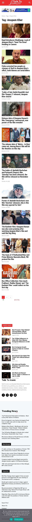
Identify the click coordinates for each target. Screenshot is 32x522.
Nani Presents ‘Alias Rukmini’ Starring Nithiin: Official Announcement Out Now (21, 331)
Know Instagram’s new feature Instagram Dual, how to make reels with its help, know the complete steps (15, 421)
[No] (30, 515)
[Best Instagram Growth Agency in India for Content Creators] (6, 349)
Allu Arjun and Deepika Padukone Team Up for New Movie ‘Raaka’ (20, 365)
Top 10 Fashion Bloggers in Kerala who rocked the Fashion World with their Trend (15, 433)
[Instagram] (7, 395)
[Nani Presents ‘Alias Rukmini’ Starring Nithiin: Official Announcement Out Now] (6, 332)
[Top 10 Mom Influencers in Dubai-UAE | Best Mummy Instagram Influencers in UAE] (6, 341)
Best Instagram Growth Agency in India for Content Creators (20, 348)
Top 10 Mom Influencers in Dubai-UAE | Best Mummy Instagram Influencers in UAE (21, 340)
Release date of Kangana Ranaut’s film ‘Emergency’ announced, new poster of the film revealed (15, 120)
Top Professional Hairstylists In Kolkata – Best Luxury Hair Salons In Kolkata (15, 416)
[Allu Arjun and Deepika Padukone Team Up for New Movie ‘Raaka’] (6, 367)
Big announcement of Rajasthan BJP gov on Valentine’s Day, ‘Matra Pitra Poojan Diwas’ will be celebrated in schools (15, 489)
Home (3, 16)
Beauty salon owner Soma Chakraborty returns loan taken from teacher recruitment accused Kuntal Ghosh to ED (15, 455)
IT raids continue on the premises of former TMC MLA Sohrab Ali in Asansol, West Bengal (16, 449)
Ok (11, 519)
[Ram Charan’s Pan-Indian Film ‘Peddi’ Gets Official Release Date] (6, 358)
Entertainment (5, 63)
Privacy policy (18, 519)
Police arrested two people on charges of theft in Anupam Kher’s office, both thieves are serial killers (16, 68)
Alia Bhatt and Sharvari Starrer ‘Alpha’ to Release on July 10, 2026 (21, 374)
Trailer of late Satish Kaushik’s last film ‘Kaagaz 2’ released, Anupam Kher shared (15, 94)
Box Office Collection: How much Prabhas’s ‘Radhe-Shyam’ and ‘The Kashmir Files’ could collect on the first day (15, 284)
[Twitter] (11, 395)
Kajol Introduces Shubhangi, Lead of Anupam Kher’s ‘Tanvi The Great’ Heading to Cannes (16, 42)
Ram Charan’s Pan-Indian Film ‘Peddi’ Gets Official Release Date (21, 357)
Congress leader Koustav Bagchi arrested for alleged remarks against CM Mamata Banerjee (15, 460)
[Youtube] (15, 395)
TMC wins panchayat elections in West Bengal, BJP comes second (15, 464)
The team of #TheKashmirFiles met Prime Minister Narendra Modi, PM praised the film (15, 257)
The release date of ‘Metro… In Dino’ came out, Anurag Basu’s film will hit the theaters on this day (16, 146)
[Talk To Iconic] (16, 3)
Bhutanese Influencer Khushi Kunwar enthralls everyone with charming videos (15, 437)
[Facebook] (3, 395)
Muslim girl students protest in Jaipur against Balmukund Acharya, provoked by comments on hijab (15, 483)
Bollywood (4, 37)
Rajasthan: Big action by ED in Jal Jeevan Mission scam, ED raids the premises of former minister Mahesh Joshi (16, 495)
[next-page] (10, 297)
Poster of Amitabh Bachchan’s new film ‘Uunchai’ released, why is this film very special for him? (15, 203)
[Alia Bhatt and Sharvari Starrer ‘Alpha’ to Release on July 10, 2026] (6, 375)
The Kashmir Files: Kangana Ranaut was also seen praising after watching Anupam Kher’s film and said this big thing (15, 230)
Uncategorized (5, 115)
